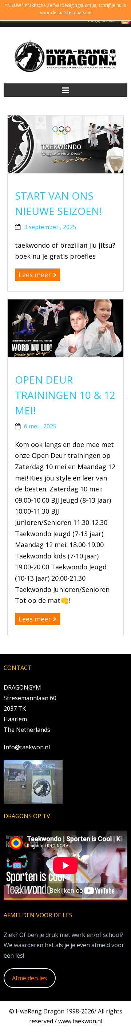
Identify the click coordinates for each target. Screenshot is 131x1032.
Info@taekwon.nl (27, 747)
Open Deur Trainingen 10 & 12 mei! (65, 395)
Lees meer (35, 274)
